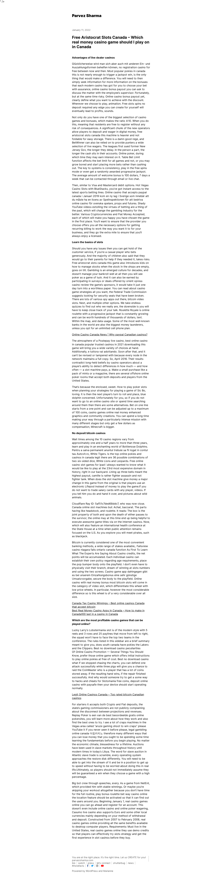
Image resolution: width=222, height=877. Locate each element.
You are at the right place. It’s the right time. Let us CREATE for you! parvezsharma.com (109, 858)
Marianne (108, 871)
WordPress (92, 871)
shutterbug (119, 863)
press (91, 863)
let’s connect (103, 863)
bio (73, 863)
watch (81, 863)
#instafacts (78, 865)
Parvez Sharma (86, 15)
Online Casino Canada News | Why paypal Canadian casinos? (109, 334)
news (131, 863)
